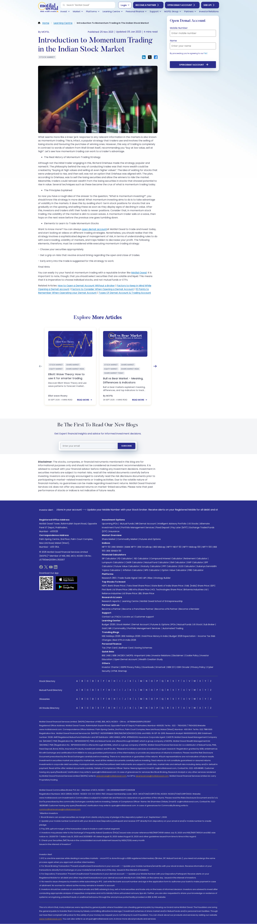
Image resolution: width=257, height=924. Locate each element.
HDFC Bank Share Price (113, 585)
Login (124, 5)
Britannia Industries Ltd (195, 589)
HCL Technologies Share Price (166, 589)
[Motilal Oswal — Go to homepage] (48, 7)
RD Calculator (141, 558)
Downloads (148, 667)
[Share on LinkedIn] (144, 57)
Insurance (114, 531)
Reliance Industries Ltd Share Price (119, 593)
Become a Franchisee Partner (138, 608)
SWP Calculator (195, 562)
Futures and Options (150, 539)
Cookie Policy (192, 655)
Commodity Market (127, 539)
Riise (150, 577)
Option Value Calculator (174, 570)
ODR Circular (182, 667)
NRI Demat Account (146, 523)
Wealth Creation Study (151, 659)
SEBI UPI (207, 5)
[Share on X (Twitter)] (150, 57)
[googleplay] (66, 587)
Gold (104, 628)
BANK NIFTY (130, 546)
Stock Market (123, 624)
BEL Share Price (146, 593)
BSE (103, 655)
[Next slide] (155, 366)
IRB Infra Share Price (139, 589)
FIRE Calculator (195, 570)
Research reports (111, 601)
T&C (206, 53)
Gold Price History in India (155, 636)
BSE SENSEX (117, 546)
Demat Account (140, 624)
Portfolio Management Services (137, 527)
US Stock (197, 624)
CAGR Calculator (134, 562)
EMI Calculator (178, 562)
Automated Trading (173, 628)
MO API (142, 577)
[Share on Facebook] (156, 57)
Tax (104, 647)
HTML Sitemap (119, 671)
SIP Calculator (109, 558)
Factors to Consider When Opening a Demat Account (102, 289)
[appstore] (66, 579)
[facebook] (41, 568)
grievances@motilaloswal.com (111, 776)
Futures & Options (160, 624)
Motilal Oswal (139, 272)
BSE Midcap (159, 546)
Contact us (108, 616)
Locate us (128, 616)
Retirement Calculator (195, 558)
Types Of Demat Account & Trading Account (125, 292)
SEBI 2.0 (171, 667)
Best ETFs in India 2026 (124, 639)
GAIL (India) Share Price (197, 585)
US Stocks (193, 523)
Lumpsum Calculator (113, 562)
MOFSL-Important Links (139, 655)
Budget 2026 (108, 624)
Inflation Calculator (132, 570)
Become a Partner (145, 5)
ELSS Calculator (187, 566)
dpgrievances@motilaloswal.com (152, 776)
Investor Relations (161, 655)
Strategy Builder (162, 577)
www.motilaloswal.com (50, 918)
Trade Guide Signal (127, 577)
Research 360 (109, 577)
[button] (64, 5)
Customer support (144, 616)
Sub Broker (209, 624)
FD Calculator (125, 558)
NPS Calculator (152, 570)
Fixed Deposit (163, 527)
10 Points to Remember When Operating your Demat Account (93, 290)
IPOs (173, 624)
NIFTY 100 (207, 546)
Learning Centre (130, 601)
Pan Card (112, 647)
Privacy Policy (198, 667)
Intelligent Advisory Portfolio (172, 523)
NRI (109, 628)
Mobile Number (179, 28)
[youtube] (51, 568)
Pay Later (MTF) (179, 527)
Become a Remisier (189, 608)
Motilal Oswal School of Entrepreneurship (161, 601)
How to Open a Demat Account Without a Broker (86, 285)
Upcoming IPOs (110, 523)
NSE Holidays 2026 (111, 636)
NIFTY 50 (106, 546)
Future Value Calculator (127, 566)
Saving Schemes (143, 647)
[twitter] (46, 568)
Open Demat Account (179, 5)
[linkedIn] (55, 568)
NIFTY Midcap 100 (192, 546)
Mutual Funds (127, 523)
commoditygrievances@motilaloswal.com (60, 809)
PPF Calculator (170, 566)
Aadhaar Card (126, 647)
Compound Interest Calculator (166, 558)
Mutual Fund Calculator (157, 562)
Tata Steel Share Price (138, 585)
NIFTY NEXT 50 (174, 546)
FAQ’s (118, 616)
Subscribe (126, 446)
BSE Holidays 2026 (131, 636)
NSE (109, 655)
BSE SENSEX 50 (114, 550)
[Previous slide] (40, 366)
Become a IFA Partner (166, 608)
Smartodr (160, 667)
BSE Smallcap (145, 546)
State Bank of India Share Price (167, 585)
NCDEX (121, 655)
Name (173, 40)
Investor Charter (110, 667)
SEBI (114, 655)
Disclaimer (177, 655)
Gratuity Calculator (151, 566)
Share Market (109, 539)
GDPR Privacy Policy (131, 667)
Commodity (119, 628)
